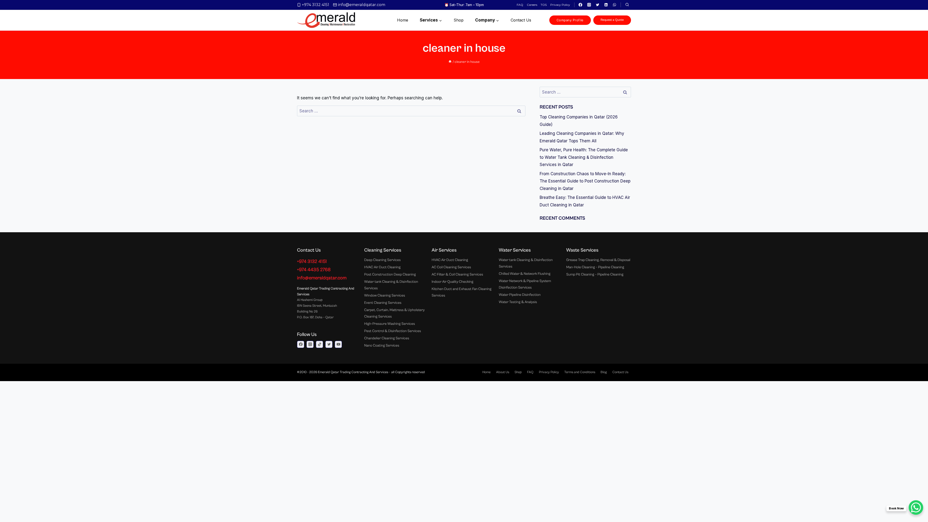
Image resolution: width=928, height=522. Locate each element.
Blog (604, 372)
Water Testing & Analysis (518, 302)
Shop (459, 20)
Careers (532, 5)
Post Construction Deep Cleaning (390, 274)
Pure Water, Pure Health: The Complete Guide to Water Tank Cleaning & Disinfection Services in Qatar (584, 157)
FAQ (520, 5)
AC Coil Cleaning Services (451, 267)
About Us (502, 372)
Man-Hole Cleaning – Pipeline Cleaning (595, 267)
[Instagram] (589, 5)
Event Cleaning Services (382, 303)
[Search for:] (411, 111)
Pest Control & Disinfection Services (392, 331)
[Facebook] (580, 5)
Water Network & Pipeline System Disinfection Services (525, 284)
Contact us (521, 20)
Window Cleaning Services (384, 295)
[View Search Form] (627, 5)
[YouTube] (338, 344)
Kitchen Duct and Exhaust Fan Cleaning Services (462, 292)
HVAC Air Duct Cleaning (382, 267)
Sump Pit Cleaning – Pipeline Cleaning (595, 274)
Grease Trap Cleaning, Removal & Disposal (598, 260)
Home (402, 20)
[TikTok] (319, 344)
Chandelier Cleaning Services (386, 338)
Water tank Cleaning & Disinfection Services (391, 285)
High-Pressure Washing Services (389, 324)
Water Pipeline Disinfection (520, 295)
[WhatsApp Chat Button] (916, 507)
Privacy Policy (560, 5)
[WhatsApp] (614, 5)
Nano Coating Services (381, 345)
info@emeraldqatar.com (322, 278)
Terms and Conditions (579, 372)
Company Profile (570, 20)
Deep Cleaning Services (382, 260)
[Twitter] (597, 5)
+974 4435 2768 (314, 270)
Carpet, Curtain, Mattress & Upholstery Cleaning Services (394, 313)
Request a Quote (612, 20)
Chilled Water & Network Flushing (525, 274)
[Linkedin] (606, 5)
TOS (544, 5)
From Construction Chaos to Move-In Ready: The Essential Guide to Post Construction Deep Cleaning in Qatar (585, 181)
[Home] (450, 62)
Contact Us (620, 372)
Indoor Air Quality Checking (452, 282)
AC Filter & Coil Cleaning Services (457, 274)
